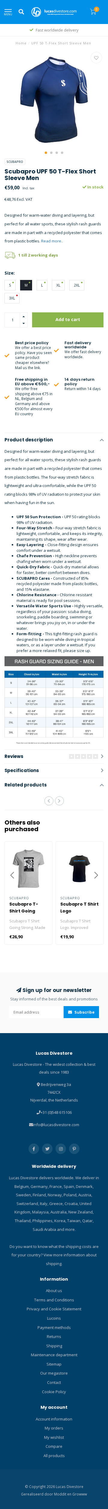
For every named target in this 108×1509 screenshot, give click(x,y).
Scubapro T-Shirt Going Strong (23, 911)
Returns (54, 1336)
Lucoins (54, 1318)
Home (21, 43)
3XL (12, 298)
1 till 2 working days (38, 255)
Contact (54, 1382)
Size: (9, 273)
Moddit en (63, 1494)
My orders (54, 1428)
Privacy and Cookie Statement (54, 1309)
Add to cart (68, 319)
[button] (46, 153)
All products (54, 1455)
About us (54, 1290)
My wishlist (54, 1437)
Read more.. (52, 241)
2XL (77, 285)
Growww (79, 1494)
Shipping (54, 1345)
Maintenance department (54, 1354)
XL (58, 285)
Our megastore (54, 1373)
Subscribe (84, 1012)
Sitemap (54, 1364)
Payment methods (54, 1327)
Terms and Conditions (54, 1300)
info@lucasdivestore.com (56, 1124)
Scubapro (15, 162)
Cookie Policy (54, 1391)
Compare (54, 1446)
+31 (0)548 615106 (56, 1112)
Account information (54, 1419)
